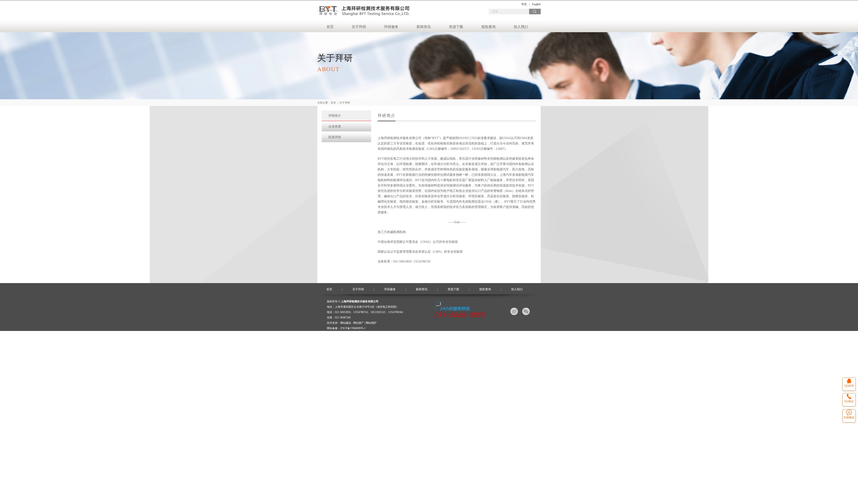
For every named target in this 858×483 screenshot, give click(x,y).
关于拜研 (359, 27)
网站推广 (358, 322)
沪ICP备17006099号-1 (353, 328)
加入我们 (521, 27)
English (536, 4)
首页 (330, 27)
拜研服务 (391, 27)
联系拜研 (334, 137)
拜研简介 (334, 115)
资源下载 (456, 27)
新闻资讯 (423, 27)
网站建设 (345, 322)
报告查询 (488, 27)
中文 (524, 4)
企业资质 (334, 126)
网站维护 (371, 322)
